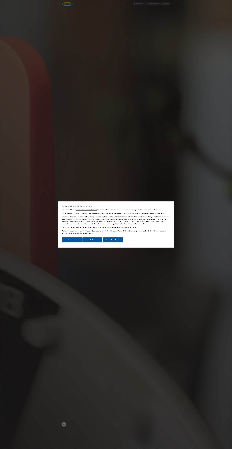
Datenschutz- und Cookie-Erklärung (104, 231)
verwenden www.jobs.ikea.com (86, 210)
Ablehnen (92, 240)
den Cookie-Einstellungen (83, 233)
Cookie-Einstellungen (113, 240)
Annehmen (71, 240)
